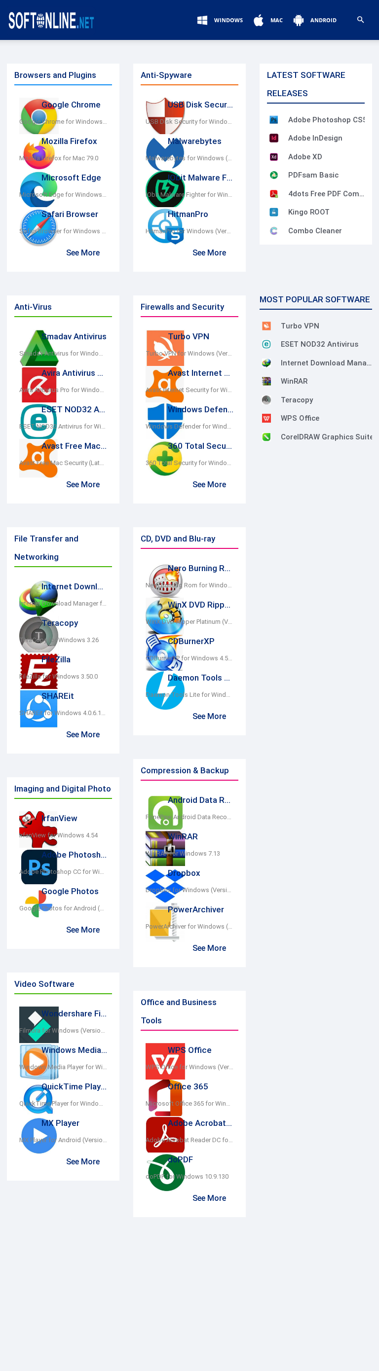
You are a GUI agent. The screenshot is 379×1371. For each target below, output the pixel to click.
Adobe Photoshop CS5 (327, 119)
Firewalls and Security (182, 307)
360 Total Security (203, 446)
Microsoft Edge (71, 177)
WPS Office (190, 1050)
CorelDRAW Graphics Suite (327, 437)
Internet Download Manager (94, 586)
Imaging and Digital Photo (62, 789)
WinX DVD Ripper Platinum (217, 605)
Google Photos (70, 891)
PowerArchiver (196, 909)
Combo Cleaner (315, 230)
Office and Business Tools (179, 1011)
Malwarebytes (195, 141)
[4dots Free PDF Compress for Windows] (273, 193)
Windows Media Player (84, 1050)
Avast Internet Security (212, 373)
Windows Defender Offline (217, 409)
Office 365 (188, 1086)
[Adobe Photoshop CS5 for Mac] (273, 119)
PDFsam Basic (313, 175)
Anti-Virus (33, 307)
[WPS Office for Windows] (266, 418)
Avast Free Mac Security (88, 446)
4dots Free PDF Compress (327, 193)
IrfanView (59, 818)
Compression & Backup (185, 770)
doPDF (180, 1159)
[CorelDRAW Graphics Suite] (266, 437)
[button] (360, 20)
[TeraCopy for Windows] (266, 400)
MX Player (60, 1123)
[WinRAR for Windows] (266, 381)
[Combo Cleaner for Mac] (273, 230)
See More (83, 252)
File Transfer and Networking (46, 548)
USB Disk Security (202, 104)
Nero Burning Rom (202, 568)
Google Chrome (71, 104)
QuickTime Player (75, 1086)
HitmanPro (188, 214)
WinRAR (183, 836)
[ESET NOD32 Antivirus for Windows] (266, 344)
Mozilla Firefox (69, 141)
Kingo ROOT (309, 212)
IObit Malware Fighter (208, 177)
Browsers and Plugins (55, 75)
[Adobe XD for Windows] (273, 156)
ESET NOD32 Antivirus (84, 409)
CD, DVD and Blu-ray (178, 538)
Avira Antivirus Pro (76, 373)
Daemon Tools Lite (203, 678)
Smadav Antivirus (74, 336)
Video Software (44, 984)
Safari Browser (69, 214)
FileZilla (56, 659)
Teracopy (59, 623)
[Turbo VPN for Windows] (266, 326)
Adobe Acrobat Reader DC (218, 1123)
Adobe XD (305, 156)
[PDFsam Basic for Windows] (273, 175)
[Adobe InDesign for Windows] (273, 138)
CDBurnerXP (191, 641)
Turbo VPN (188, 336)
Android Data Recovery (211, 800)
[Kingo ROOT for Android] (273, 212)
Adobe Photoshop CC (82, 855)
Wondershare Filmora (81, 1013)
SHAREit (57, 696)
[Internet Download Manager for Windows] (266, 363)
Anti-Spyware (166, 75)
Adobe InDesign (315, 138)
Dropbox (184, 873)
